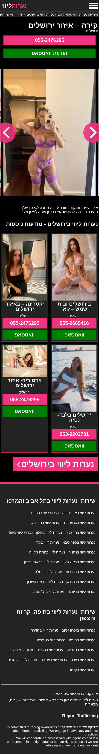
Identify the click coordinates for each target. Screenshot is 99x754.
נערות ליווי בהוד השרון (44, 523)
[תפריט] (93, 5)
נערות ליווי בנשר (21, 650)
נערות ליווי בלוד (47, 542)
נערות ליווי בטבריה (51, 640)
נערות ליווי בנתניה (82, 552)
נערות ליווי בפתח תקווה (47, 552)
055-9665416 (74, 323)
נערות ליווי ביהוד (20, 532)
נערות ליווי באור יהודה (79, 513)
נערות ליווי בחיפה (82, 640)
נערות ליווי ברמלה (48, 572)
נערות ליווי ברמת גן (81, 582)
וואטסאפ (74, 335)
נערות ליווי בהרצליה (80, 532)
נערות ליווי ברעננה (82, 592)
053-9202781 (74, 434)
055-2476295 (49, 40)
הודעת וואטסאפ (49, 53)
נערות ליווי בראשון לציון (41, 562)
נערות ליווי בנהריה (82, 650)
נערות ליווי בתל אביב (48, 592)
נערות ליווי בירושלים (57, 464)
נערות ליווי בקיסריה (22, 660)
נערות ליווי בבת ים (45, 513)
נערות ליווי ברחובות (81, 572)
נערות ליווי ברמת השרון (45, 582)
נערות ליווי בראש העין (79, 562)
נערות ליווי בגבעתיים (80, 523)
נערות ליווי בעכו (84, 660)
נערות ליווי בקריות (82, 670)
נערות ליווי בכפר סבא (79, 542)
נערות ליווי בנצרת (51, 650)
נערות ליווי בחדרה (44, 630)
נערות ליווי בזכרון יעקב (79, 630)
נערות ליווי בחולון (49, 532)
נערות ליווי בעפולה (55, 660)
